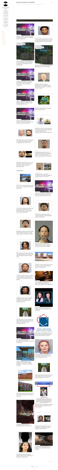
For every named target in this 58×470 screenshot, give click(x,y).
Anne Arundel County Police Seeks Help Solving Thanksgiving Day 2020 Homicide (44, 405)
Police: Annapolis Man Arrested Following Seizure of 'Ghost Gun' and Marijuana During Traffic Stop (24, 255)
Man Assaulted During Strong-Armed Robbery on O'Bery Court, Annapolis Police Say (24, 103)
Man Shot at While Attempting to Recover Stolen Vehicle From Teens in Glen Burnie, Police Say (43, 194)
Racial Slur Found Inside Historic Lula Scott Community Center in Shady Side (25, 187)
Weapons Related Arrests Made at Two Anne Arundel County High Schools (25, 395)
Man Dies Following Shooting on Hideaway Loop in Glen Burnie (43, 66)
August (3, 34)
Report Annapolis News (25, 2)
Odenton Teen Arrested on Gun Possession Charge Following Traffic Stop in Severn (43, 427)
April (3, 39)
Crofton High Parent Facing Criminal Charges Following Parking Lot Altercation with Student (24, 363)
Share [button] (35, 42)
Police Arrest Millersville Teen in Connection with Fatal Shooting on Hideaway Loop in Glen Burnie (44, 40)
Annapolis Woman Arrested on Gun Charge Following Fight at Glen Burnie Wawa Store (43, 356)
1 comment (38, 42)
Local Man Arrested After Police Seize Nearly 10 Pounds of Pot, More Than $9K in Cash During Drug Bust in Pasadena (25, 210)
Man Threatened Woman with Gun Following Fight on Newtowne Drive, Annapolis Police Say (44, 376)
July (3, 35)
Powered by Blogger (35, 466)
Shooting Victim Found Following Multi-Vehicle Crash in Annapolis (25, 341)
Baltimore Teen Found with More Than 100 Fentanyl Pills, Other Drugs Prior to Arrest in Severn (25, 233)
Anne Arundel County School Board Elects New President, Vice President (43, 309)
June (3, 36)
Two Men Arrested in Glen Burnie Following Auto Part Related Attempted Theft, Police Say (25, 141)
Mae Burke (36, 467)
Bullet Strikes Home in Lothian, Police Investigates (43, 109)
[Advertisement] (34, 11)
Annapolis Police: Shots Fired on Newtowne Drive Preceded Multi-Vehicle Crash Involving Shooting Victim (24, 321)
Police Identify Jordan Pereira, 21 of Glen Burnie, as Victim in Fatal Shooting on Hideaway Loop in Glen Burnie (24, 63)
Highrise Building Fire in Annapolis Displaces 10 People (23, 425)
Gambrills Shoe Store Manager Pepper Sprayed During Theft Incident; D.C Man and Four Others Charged (24, 299)
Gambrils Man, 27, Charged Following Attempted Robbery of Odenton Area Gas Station (43, 175)
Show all (50, 20)
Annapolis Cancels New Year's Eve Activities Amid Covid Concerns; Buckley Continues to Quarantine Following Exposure (43, 130)
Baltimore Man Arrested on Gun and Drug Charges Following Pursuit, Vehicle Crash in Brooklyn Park (24, 164)
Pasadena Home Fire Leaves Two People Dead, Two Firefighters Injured (43, 448)
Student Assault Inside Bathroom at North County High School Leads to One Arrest (43, 266)
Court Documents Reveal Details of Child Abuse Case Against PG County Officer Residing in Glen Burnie (25, 277)
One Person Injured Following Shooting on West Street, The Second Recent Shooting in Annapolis (24, 83)
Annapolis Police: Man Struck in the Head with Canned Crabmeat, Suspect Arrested (24, 37)
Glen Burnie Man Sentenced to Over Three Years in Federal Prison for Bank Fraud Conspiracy (44, 283)
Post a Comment (20, 105)
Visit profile (5, 27)
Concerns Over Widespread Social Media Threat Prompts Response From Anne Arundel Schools (44, 334)
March (3, 40)
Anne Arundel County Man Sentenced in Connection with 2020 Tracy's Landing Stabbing (43, 245)
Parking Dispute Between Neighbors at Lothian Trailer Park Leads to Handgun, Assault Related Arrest (43, 86)
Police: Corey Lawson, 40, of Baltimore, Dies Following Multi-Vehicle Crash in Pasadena (24, 122)
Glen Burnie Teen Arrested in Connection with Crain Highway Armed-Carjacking (43, 216)
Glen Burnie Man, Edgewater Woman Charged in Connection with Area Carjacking (24, 456)
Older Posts (51, 461)
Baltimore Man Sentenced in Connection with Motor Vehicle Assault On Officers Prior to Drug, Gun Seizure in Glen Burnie (43, 154)
